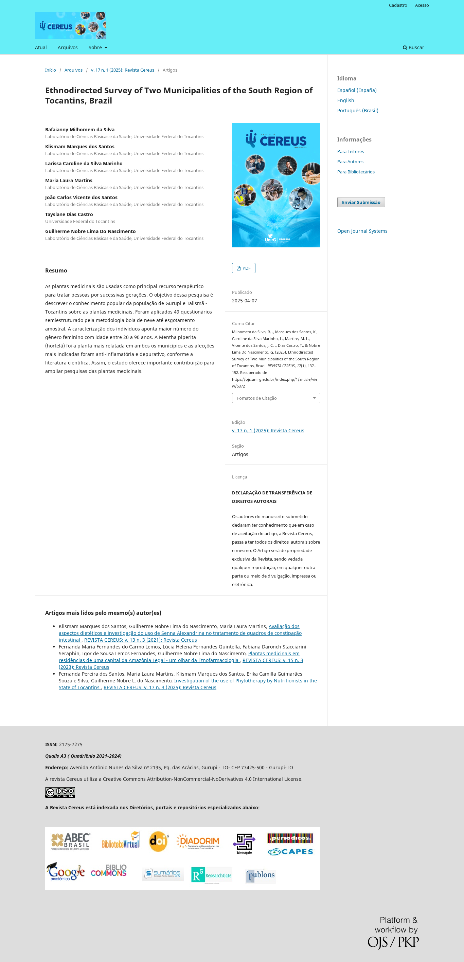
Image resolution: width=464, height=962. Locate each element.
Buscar (415, 47)
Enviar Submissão (361, 202)
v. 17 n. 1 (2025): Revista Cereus (122, 70)
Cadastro (398, 5)
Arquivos (68, 47)
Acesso (422, 5)
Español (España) (357, 90)
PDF (246, 268)
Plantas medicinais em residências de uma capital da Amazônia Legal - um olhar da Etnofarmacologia (179, 656)
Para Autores (350, 161)
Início (50, 70)
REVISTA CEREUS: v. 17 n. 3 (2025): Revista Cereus (160, 687)
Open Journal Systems (362, 231)
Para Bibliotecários (356, 172)
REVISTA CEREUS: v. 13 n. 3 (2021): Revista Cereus (140, 640)
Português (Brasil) (357, 110)
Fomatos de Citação (257, 398)
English (345, 100)
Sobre (96, 47)
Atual (41, 47)
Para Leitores (350, 151)
